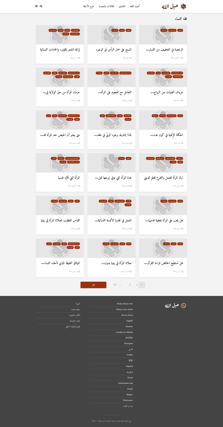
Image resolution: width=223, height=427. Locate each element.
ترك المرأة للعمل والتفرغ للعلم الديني (163, 177)
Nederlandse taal (125, 383)
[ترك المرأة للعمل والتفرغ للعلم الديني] (163, 163)
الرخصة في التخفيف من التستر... (164, 49)
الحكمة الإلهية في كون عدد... (166, 135)
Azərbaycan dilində (124, 332)
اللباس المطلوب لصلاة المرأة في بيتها (60, 220)
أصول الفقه (135, 6)
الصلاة (54, 116)
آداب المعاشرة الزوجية (177, 73)
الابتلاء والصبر (166, 73)
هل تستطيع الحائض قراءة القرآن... (163, 263)
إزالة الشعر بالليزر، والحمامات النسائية (60, 49)
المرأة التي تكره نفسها (69, 177)
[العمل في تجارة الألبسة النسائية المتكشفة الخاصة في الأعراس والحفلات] (111, 205)
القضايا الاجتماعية (178, 77)
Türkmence (128, 400)
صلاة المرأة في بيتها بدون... (117, 263)
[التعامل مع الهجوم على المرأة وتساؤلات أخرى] (111, 77)
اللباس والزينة (172, 30)
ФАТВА (129, 338)
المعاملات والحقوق (111, 116)
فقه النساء (164, 30)
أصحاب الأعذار (75, 30)
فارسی (131, 349)
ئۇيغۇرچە (130, 372)
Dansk (130, 389)
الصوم (48, 116)
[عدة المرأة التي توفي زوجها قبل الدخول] (111, 163)
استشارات (179, 158)
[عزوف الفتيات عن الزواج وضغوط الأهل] (163, 77)
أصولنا (78, 304)
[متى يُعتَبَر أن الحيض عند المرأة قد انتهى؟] (60, 120)
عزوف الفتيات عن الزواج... (167, 92)
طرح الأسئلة (88, 6)
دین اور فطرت (128, 406)
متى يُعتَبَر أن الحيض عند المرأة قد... (60, 135)
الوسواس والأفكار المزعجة (73, 162)
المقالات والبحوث (106, 6)
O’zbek (130, 355)
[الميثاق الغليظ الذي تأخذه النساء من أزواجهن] (60, 248)
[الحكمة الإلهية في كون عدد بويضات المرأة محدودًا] (163, 120)
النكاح (102, 116)
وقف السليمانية (75, 321)
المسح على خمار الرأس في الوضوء (114, 49)
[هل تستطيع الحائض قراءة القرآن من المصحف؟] (163, 248)
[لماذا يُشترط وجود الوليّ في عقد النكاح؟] (111, 120)
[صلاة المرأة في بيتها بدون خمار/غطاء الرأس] (111, 248)
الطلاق (54, 73)
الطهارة (128, 30)
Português (128, 343)
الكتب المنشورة (75, 315)
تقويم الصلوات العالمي (73, 326)
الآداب (128, 201)
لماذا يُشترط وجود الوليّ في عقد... (113, 135)
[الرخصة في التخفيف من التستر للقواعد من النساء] (163, 34)
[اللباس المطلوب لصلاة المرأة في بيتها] (60, 205)
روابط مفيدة (75, 309)
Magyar (129, 394)
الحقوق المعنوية (63, 73)
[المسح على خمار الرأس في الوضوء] (111, 34)
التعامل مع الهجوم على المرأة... (115, 92)
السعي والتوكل (160, 158)
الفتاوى (122, 6)
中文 (131, 360)
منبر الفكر (155, 116)
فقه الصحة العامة (74, 34)
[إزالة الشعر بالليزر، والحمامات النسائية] (60, 34)
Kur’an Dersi (127, 315)
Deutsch (129, 326)
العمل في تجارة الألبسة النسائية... (113, 220)
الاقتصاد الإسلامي (170, 158)
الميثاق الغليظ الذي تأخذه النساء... (60, 263)
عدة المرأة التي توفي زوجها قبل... (113, 177)
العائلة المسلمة (150, 73)
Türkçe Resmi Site (125, 304)
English (129, 321)
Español (129, 366)
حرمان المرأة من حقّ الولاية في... (61, 92)
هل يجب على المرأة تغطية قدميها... (164, 220)
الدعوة (158, 73)
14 (114, 285)
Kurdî (130, 378)
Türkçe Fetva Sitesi (124, 309)
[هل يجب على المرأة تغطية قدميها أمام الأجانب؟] (163, 205)
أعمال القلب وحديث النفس (72, 158)
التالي (93, 284)
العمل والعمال (150, 158)
